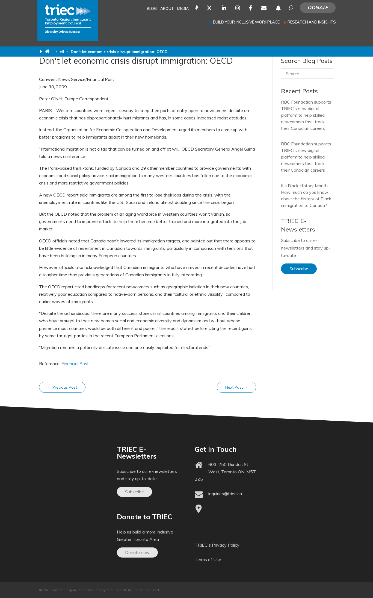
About (167, 9)
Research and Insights (311, 22)
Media (183, 9)
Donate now (137, 552)
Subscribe (298, 268)
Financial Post (75, 363)
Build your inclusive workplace (246, 22)
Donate (317, 7)
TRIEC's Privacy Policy (217, 545)
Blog (152, 9)
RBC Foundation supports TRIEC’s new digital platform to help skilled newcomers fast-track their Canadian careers (306, 115)
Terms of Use (208, 559)
